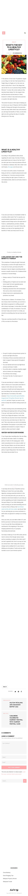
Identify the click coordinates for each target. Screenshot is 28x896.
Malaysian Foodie (7, 881)
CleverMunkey (6, 872)
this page (10, 167)
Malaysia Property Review (10, 878)
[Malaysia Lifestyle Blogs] (14, 849)
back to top (14, 890)
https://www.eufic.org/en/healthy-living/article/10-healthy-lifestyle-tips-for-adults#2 (13, 398)
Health (14, 42)
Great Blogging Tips (8, 875)
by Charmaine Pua (17, 53)
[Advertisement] (14, 133)
